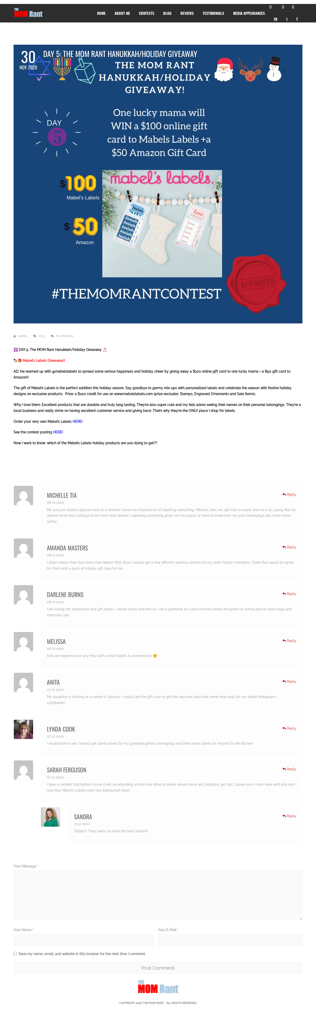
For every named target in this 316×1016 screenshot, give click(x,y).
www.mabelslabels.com (133, 394)
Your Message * (26, 866)
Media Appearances (249, 13)
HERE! (78, 421)
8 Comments (64, 336)
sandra (22, 336)
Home (101, 13)
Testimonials (213, 13)
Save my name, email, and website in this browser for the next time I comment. (82, 954)
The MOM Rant (153, 1003)
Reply (291, 495)
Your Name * (24, 930)
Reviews (187, 13)
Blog (167, 13)
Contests (146, 13)
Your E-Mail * (168, 930)
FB (275, 19)
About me (122, 13)
